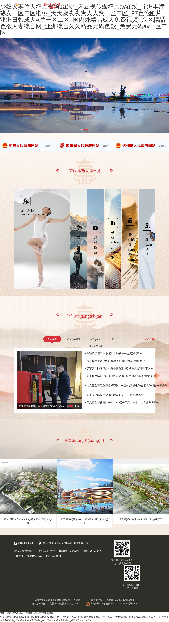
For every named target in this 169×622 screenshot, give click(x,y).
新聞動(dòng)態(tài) (85, 5)
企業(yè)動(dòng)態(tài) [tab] (95, 340)
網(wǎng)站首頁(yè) (52, 5)
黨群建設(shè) (127, 5)
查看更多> (150, 339)
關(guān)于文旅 (69, 5)
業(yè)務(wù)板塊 (103, 5)
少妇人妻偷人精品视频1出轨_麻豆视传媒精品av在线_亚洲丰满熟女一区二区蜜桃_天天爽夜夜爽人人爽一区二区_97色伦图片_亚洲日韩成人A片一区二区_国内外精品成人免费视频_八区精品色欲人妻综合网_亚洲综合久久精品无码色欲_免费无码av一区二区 (83, 19)
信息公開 (115, 5)
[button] (83, 129)
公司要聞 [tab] (52, 339)
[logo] (28, 5)
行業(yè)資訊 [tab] (74, 339)
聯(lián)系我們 (141, 5)
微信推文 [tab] (116, 339)
